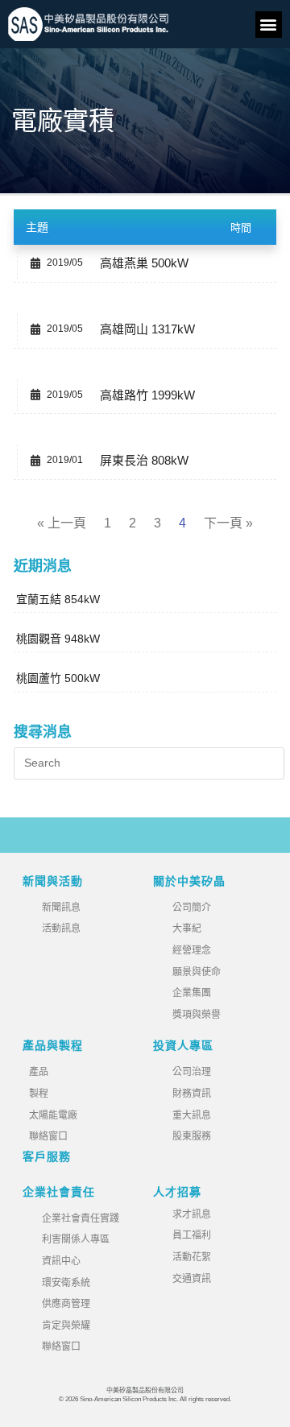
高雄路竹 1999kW (147, 395)
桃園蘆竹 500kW (58, 678)
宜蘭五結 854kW (58, 599)
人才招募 (177, 1191)
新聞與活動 (53, 881)
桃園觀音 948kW (58, 638)
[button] (268, 24)
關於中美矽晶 (189, 881)
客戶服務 (47, 1156)
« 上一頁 (61, 523)
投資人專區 (183, 1045)
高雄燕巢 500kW (144, 263)
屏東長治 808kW (144, 460)
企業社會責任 (59, 1191)
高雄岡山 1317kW (147, 329)
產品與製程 (53, 1045)
